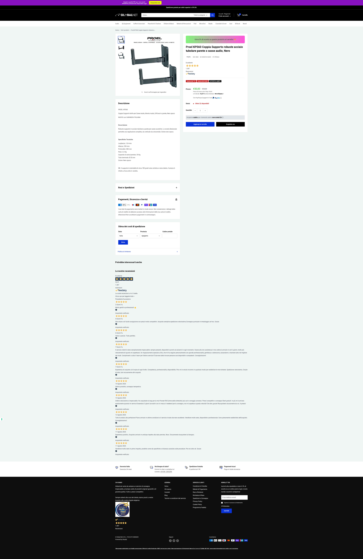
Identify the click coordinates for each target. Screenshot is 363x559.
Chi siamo (167, 489)
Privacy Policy (197, 501)
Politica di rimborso (124, 251)
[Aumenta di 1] (205, 111)
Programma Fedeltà (199, 507)
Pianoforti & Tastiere (154, 24)
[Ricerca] (212, 15)
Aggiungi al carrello (200, 124)
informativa (226, 506)
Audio (117, 24)
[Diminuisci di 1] (195, 111)
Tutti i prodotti (125, 30)
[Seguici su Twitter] (174, 540)
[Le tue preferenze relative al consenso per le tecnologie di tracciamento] (2, 419)
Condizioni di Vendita (200, 486)
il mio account (224, 16)
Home (117, 30)
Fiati (195, 24)
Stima (123, 242)
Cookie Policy (197, 504)
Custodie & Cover (221, 24)
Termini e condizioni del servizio (175, 498)
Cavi (230, 24)
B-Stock (237, 24)
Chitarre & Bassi (169, 24)
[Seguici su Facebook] (170, 540)
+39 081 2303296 (166, 472)
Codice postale (167, 231)
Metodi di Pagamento (200, 489)
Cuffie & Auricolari (139, 24)
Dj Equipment (126, 24)
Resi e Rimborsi (198, 492)
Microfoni (202, 24)
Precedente (119, 299)
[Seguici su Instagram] (177, 540)
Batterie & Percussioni (184, 24)
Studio (210, 24)
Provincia (143, 231)
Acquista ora (219, 3)
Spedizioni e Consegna (200, 498)
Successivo (127, 299)
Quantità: (189, 110)
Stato (120, 231)
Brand (245, 24)
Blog (166, 495)
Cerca (166, 486)
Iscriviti (226, 511)
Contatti (167, 492)
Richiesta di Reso (198, 495)
